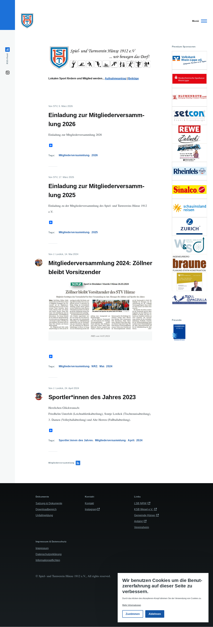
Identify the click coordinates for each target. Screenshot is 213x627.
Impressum (42, 548)
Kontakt (89, 503)
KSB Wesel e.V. (144, 509)
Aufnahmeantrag (115, 78)
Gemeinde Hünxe (145, 515)
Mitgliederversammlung (74, 155)
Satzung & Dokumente (49, 503)
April (131, 440)
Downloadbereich (46, 509)
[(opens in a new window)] (189, 60)
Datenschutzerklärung (49, 554)
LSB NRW (140, 503)
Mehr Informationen (131, 605)
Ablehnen (155, 614)
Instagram (91, 509)
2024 (109, 366)
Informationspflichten (48, 560)
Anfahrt (138, 521)
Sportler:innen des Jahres (76, 440)
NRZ (94, 366)
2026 (95, 155)
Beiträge (133, 78)
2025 (95, 232)
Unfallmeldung (44, 515)
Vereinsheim (141, 527)
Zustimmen (133, 614)
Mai (102, 366)
